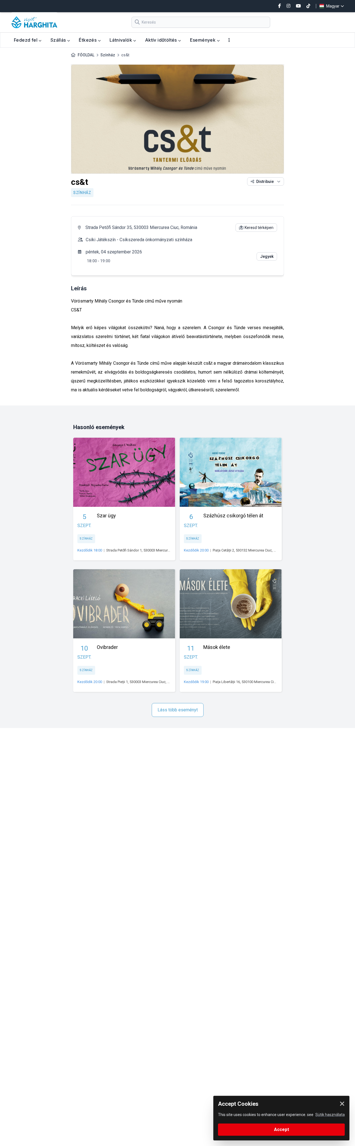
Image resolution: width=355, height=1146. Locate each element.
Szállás (58, 40)
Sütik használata (330, 1114)
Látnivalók (121, 40)
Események (203, 40)
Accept (281, 1129)
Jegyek (266, 256)
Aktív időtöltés (161, 40)
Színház (107, 55)
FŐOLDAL (86, 55)
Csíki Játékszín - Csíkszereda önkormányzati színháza (139, 239)
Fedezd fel (26, 40)
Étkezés (88, 40)
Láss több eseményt (178, 709)
